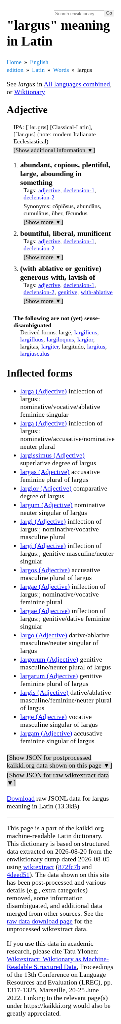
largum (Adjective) (46, 504)
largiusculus (34, 353)
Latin (38, 69)
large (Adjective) (43, 716)
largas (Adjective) (45, 471)
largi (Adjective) (43, 521)
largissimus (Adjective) (52, 455)
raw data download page (40, 921)
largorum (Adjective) (49, 659)
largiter (49, 346)
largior (85, 339)
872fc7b (69, 866)
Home (14, 62)
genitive (67, 292)
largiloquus (60, 339)
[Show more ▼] (43, 222)
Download (21, 798)
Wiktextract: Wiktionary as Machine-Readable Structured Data (58, 962)
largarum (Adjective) (49, 676)
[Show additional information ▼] (54, 150)
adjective (49, 190)
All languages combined (77, 84)
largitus (96, 346)
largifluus (31, 339)
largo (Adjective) (43, 635)
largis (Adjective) (44, 692)
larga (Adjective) (43, 391)
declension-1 (79, 190)
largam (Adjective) (46, 733)
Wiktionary (29, 91)
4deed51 (18, 874)
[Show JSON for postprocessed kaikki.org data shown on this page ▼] (59, 761)
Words (61, 69)
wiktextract (38, 866)
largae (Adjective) (45, 586)
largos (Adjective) (45, 570)
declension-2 (39, 197)
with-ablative (97, 292)
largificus (85, 332)
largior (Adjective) (46, 488)
